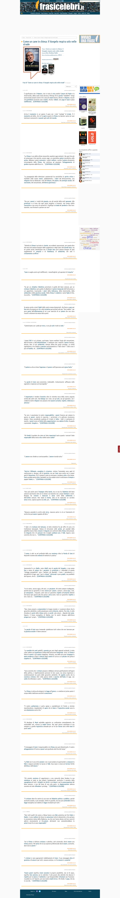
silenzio (42, 656)
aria (59, 533)
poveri (32, 201)
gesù (68, 106)
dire (38, 477)
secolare (41, 762)
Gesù (26, 272)
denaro (49, 181)
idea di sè (70, 601)
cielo (62, 326)
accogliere (40, 471)
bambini (68, 442)
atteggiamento (67, 162)
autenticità (67, 827)
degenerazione (64, 784)
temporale (60, 289)
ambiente (43, 877)
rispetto (64, 401)
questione (38, 652)
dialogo (43, 399)
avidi (29, 728)
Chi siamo (54, 891)
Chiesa (56, 116)
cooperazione (70, 257)
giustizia (38, 293)
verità (74, 407)
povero (50, 367)
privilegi (64, 186)
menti (41, 179)
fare (25, 309)
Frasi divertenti (63, 13)
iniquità (70, 272)
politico (60, 799)
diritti (47, 782)
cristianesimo (28, 253)
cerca (50, 595)
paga (63, 100)
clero (71, 662)
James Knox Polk (85, 165)
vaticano (73, 539)
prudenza (70, 332)
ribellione (73, 388)
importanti (52, 435)
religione (27, 181)
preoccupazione (67, 782)
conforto (69, 211)
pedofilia (73, 662)
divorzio (55, 611)
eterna (46, 183)
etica (28, 766)
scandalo (29, 650)
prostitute (27, 203)
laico (70, 247)
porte (33, 613)
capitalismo (62, 352)
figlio (68, 293)
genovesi (68, 201)
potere (62, 158)
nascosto (46, 650)
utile (44, 500)
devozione (32, 475)
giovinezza (52, 183)
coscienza (54, 553)
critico (71, 177)
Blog (88, 13)
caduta (61, 421)
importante (29, 397)
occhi (48, 118)
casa (69, 591)
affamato (33, 471)
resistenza (27, 780)
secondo (46, 873)
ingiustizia (61, 708)
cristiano (26, 289)
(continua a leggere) (40, 102)
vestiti (46, 100)
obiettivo (41, 287)
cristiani (39, 671)
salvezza (70, 560)
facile (70, 367)
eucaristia (28, 205)
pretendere (67, 801)
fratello (30, 348)
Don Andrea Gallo (52, 53)
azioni (26, 823)
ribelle (38, 568)
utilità (29, 498)
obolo (31, 479)
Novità (90, 891)
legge (48, 691)
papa (68, 879)
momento (33, 114)
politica (71, 683)
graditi (63, 574)
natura (71, 732)
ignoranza (66, 373)
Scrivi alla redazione (78, 891)
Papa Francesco (85, 159)
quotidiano (29, 100)
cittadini (70, 299)
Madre (26, 817)
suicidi (51, 613)
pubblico (66, 799)
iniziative (47, 309)
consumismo (67, 352)
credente (58, 293)
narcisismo (27, 183)
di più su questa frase (70, 90)
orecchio (43, 397)
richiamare (62, 877)
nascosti (41, 118)
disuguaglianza (70, 427)
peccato (64, 656)
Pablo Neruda (85, 177)
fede (64, 533)
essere (51, 98)
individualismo (41, 342)
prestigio (64, 181)
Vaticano (43, 527)
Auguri (75, 13)
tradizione (73, 697)
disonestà (69, 278)
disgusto (47, 531)
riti (39, 309)
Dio (27, 90)
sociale (70, 181)
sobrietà (73, 885)
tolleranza (54, 291)
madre (44, 724)
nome (72, 613)
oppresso (42, 367)
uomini (31, 654)
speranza (73, 332)
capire (45, 116)
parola (61, 96)
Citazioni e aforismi (35, 13)
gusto (29, 311)
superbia (73, 106)
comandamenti (66, 732)
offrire (36, 253)
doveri (55, 782)
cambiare (54, 533)
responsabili (27, 437)
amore (63, 94)
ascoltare (65, 806)
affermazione (38, 311)
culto (64, 475)
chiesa (64, 122)
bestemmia (30, 710)
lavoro (47, 591)
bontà (50, 492)
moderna (30, 656)
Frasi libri (56, 13)
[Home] (60, 6)
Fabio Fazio (84, 168)
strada (69, 114)
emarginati (29, 593)
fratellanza (50, 251)
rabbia (71, 106)
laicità (74, 257)
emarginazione (69, 580)
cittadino (34, 287)
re (44, 435)
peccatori (46, 570)
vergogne (70, 654)
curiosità (58, 401)
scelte (52, 437)
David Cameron (85, 162)
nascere (52, 401)
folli (30, 340)
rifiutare (74, 621)
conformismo (69, 714)
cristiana (33, 677)
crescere (36, 496)
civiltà (70, 504)
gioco (66, 367)
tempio (71, 477)
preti (36, 650)
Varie (79, 13)
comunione (48, 693)
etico (71, 858)
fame (54, 708)
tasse (68, 100)
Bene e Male (28, 488)
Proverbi (70, 13)
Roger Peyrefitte (85, 174)
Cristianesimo (29, 110)
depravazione (66, 539)
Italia (57, 419)
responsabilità (49, 415)
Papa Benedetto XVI (86, 180)
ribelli (46, 568)
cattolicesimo (65, 621)
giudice (26, 164)
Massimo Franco (85, 171)
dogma (70, 168)
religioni (37, 401)
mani (71, 726)
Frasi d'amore (44, 13)
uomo (27, 553)
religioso (67, 98)
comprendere (42, 609)
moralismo (73, 168)
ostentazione (73, 317)
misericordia (73, 122)
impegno (41, 492)
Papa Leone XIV (85, 156)
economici (42, 160)
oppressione (70, 373)
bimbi (29, 435)
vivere (41, 873)
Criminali (28, 811)
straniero (49, 471)
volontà (40, 555)
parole (29, 382)
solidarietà (61, 251)
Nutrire (27, 471)
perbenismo (35, 706)
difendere (38, 786)
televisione (73, 186)
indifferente (27, 102)
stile (66, 421)
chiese (41, 613)
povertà (74, 753)
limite (41, 421)
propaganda (69, 186)
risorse (60, 726)
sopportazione (51, 421)
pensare (43, 346)
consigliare (70, 806)
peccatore (52, 589)
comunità (73, 504)
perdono (64, 205)
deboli (56, 100)
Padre (70, 94)
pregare (26, 617)
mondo (54, 118)
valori (57, 179)
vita (54, 94)
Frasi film (51, 13)
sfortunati (53, 574)
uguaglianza (28, 782)
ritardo (46, 245)
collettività (69, 496)
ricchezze (35, 527)
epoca (26, 656)
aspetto (63, 675)
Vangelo (34, 423)
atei (58, 399)
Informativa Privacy (30, 894)
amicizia (26, 403)
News (66, 891)
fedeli (40, 307)
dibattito (54, 799)
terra (43, 326)
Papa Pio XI (84, 153)
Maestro (39, 94)
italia (74, 427)
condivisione (68, 122)
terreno (67, 764)
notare (37, 570)
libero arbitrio (73, 442)
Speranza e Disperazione (31, 322)
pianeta (46, 201)
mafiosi (53, 160)
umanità (38, 251)
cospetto (26, 658)
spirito (67, 177)
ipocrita (56, 677)
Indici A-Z (84, 13)
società (74, 683)
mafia (74, 827)
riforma (70, 539)
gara (70, 307)
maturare (45, 496)
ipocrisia (73, 714)
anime (26, 160)
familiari (66, 494)
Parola (65, 553)
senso (53, 496)
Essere (26, 873)
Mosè (36, 722)
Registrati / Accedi (45, 0)
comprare (70, 762)
